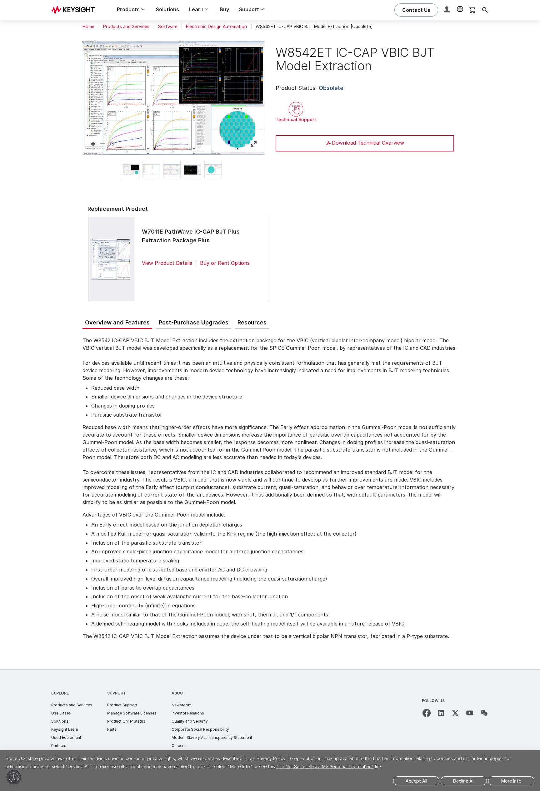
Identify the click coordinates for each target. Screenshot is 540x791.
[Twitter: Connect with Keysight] (455, 713)
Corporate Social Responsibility (200, 729)
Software (168, 26)
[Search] (485, 10)
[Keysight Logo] (75, 10)
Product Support (122, 705)
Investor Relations (188, 713)
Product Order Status (126, 721)
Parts (112, 729)
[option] (130, 169)
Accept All (416, 781)
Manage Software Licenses (132, 713)
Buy (224, 9)
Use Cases (61, 713)
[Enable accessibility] (13, 777)
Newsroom (182, 705)
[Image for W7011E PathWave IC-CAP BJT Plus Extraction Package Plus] (111, 259)
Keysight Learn (64, 729)
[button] (447, 10)
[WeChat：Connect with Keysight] (484, 713)
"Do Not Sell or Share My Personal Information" (325, 766)
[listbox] (173, 170)
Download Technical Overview (368, 143)
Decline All (463, 781)
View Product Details (167, 263)
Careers (179, 745)
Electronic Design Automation (216, 26)
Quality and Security (190, 721)
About (179, 693)
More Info (511, 781)
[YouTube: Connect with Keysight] (469, 713)
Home (88, 26)
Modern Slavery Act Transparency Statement (212, 737)
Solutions (167, 9)
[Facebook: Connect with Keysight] (426, 713)
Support (116, 693)
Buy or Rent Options (225, 263)
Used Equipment (66, 737)
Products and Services (126, 26)
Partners (58, 745)
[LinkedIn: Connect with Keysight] (441, 713)
